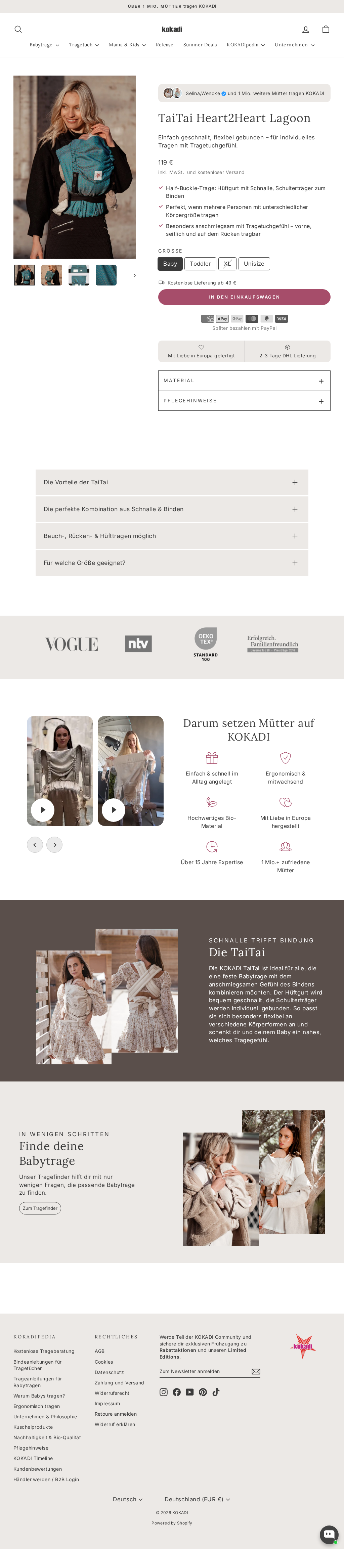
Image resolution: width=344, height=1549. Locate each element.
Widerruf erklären (115, 1424)
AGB (100, 1351)
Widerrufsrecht (112, 1393)
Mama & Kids (124, 45)
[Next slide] (54, 845)
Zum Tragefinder (40, 1208)
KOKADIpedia (243, 45)
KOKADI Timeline (33, 1458)
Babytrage (42, 45)
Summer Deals (200, 45)
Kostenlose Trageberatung (44, 1351)
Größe (170, 251)
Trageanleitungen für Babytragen (37, 1382)
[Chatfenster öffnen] (329, 1534)
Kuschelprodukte (33, 1427)
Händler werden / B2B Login (46, 1479)
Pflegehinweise (190, 400)
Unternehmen (292, 45)
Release (164, 45)
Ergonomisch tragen (36, 1406)
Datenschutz (109, 1372)
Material (179, 380)
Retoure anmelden (116, 1414)
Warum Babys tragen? (39, 1396)
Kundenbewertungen (37, 1469)
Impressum (107, 1403)
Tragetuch (81, 45)
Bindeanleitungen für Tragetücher (37, 1365)
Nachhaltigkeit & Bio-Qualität (47, 1437)
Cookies (104, 1362)
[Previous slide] (35, 845)
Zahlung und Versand (119, 1382)
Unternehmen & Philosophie (45, 1416)
